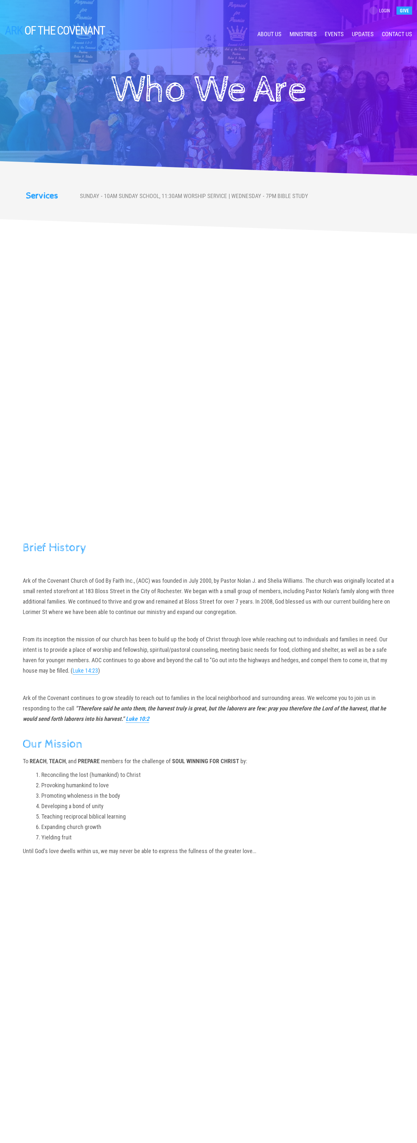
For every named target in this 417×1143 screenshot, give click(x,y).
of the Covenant (55, 30)
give (404, 10)
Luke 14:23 (85, 670)
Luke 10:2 (137, 718)
